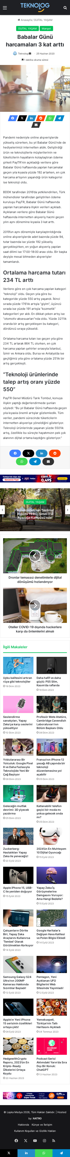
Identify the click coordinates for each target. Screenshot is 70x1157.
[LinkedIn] (30, 118)
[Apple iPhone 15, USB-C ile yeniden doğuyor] (18, 875)
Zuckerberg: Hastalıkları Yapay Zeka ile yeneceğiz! (15, 852)
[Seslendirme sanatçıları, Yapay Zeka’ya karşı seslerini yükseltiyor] (18, 704)
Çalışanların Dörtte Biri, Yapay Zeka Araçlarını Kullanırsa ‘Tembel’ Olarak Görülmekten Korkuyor (18, 938)
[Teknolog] (35, 7)
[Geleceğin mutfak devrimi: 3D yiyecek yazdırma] (18, 793)
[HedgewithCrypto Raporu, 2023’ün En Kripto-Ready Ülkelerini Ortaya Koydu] (18, 1046)
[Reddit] (40, 118)
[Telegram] (58, 118)
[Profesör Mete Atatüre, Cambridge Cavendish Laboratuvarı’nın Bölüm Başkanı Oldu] (52, 704)
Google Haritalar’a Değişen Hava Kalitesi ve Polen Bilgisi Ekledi (51, 934)
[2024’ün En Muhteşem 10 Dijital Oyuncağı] (52, 836)
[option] (35, 509)
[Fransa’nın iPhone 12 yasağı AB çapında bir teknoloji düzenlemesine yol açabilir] (52, 747)
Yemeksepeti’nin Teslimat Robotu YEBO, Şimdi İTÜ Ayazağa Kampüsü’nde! (35, 513)
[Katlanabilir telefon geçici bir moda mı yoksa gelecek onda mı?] (52, 793)
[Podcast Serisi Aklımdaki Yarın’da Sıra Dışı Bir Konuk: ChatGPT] (52, 1046)
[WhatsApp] (49, 118)
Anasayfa (26, 19)
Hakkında (23, 1124)
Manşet (46, 28)
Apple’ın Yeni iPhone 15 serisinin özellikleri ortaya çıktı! (17, 1023)
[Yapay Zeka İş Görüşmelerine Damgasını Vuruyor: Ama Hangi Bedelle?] (52, 875)
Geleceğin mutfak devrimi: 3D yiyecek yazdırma (16, 809)
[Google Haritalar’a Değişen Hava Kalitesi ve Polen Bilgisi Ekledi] (52, 918)
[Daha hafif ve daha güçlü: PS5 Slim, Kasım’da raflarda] (52, 665)
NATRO (37, 1118)
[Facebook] (12, 118)
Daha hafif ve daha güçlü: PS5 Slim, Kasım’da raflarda (49, 681)
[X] (21, 118)
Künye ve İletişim (42, 1124)
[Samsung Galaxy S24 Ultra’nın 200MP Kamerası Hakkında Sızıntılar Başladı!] (18, 964)
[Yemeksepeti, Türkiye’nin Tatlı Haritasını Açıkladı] (52, 1007)
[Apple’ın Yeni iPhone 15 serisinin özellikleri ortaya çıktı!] (18, 1007)
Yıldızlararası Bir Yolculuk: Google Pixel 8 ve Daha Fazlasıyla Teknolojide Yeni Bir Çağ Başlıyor (18, 767)
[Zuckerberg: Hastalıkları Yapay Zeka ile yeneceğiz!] (18, 836)
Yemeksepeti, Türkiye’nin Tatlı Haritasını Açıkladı (49, 1023)
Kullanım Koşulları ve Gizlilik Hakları (35, 1130)
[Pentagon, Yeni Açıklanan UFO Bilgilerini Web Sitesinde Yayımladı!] (52, 964)
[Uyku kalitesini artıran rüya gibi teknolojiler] (18, 665)
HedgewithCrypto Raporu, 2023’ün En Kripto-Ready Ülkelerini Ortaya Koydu (16, 1066)
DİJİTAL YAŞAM (43, 19)
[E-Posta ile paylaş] (35, 125)
